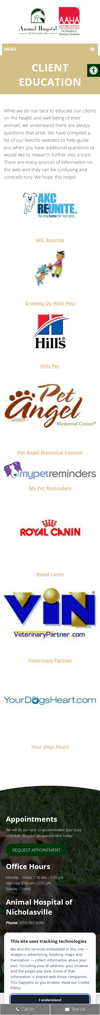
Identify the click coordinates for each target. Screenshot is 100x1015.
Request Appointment (36, 850)
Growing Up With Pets (50, 303)
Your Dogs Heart (50, 747)
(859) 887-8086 (31, 922)
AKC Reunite (50, 240)
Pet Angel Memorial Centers (50, 452)
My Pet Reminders (50, 488)
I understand (50, 1000)
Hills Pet (50, 366)
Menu (10, 49)
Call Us (27, 1009)
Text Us (78, 1009)
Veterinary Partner (50, 660)
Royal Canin (50, 574)
